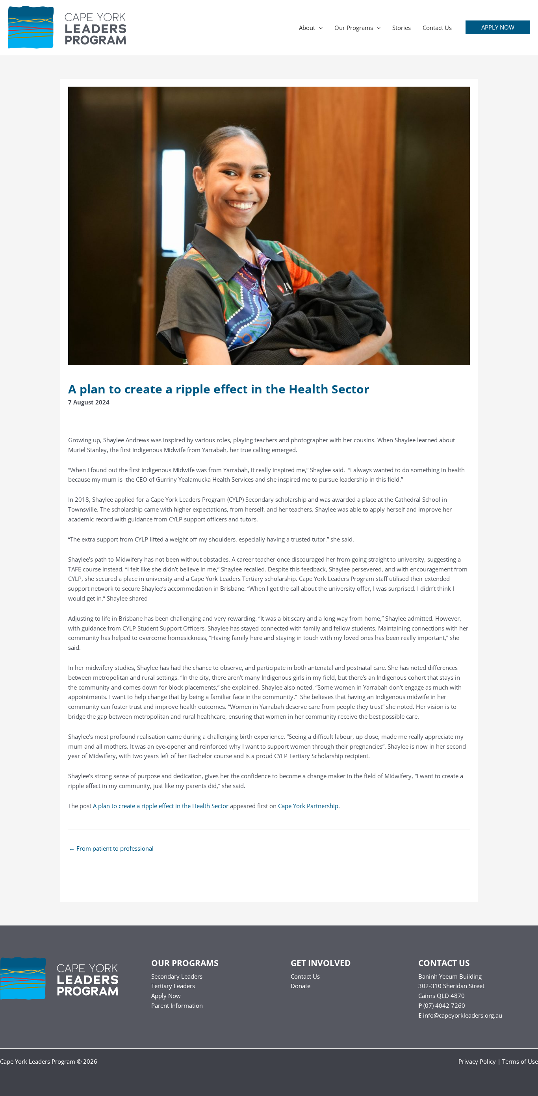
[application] (319, 27)
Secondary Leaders (176, 976)
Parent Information (177, 1005)
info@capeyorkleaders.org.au (462, 1015)
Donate (300, 986)
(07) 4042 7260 (444, 1005)
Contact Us (305, 976)
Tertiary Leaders (173, 986)
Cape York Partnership (308, 806)
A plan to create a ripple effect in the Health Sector (160, 806)
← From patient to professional (111, 848)
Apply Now (166, 996)
